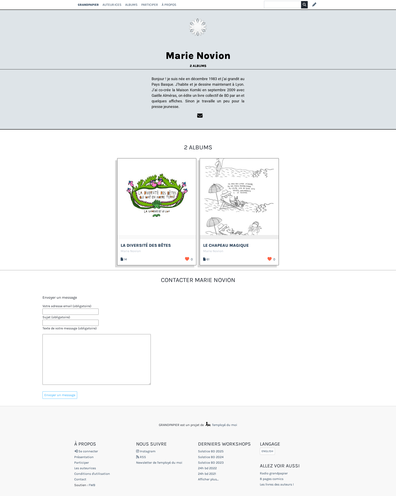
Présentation (84, 457)
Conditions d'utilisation (92, 474)
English (267, 451)
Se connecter (88, 451)
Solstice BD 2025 (211, 451)
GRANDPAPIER (88, 4)
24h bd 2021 (207, 474)
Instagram (147, 451)
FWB (92, 485)
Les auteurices (85, 468)
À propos (169, 5)
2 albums (198, 66)
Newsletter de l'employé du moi (159, 462)
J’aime (187, 259)
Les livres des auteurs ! (277, 484)
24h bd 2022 (207, 468)
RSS (142, 457)
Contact (80, 479)
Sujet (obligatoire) (56, 317)
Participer (149, 5)
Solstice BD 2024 (211, 457)
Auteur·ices (112, 5)
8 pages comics (271, 479)
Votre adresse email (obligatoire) (66, 306)
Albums (131, 5)
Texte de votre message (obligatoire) (69, 328)
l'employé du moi (224, 425)
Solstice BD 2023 (211, 462)
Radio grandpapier (274, 473)
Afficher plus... (208, 479)
